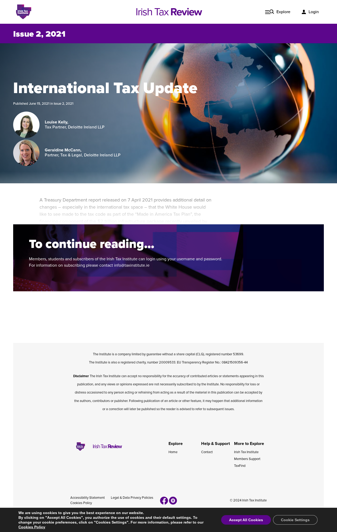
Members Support (247, 459)
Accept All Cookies (246, 520)
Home (172, 452)
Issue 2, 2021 (63, 104)
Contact (207, 452)
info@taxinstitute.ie (132, 265)
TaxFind (239, 466)
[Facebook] (164, 501)
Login (314, 12)
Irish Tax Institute (246, 452)
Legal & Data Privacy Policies (132, 498)
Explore (283, 12)
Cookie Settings (295, 520)
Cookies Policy (81, 503)
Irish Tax (169, 12)
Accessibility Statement (87, 498)
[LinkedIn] (173, 501)
